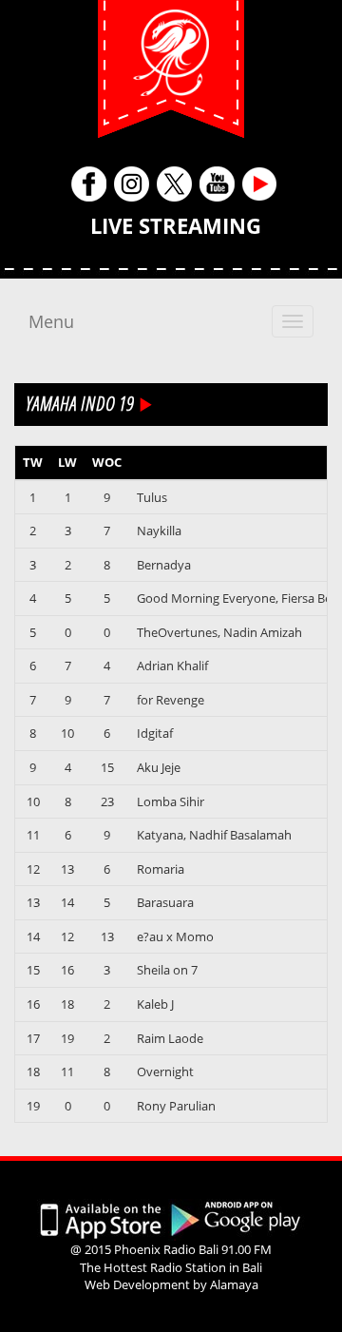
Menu (51, 321)
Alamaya (234, 1284)
